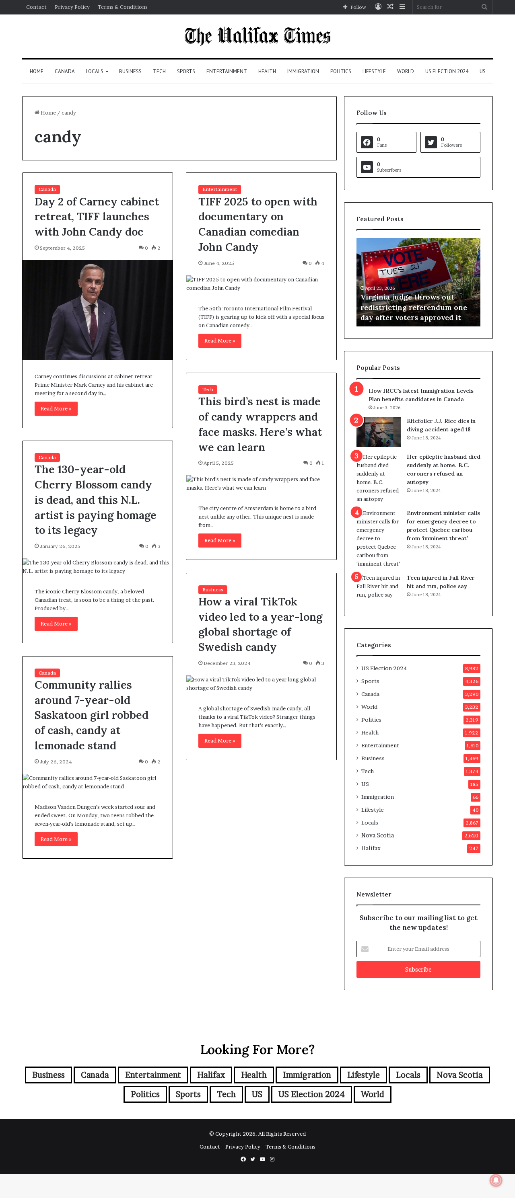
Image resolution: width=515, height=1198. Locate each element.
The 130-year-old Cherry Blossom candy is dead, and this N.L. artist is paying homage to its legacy (96, 499)
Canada (65, 71)
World (405, 71)
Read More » (56, 408)
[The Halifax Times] (257, 36)
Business (130, 71)
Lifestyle (374, 71)
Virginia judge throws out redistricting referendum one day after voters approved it (395, 307)
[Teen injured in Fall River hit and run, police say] (378, 589)
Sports (186, 71)
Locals (94, 71)
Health (267, 71)
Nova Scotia (377, 835)
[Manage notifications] (496, 1180)
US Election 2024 (446, 71)
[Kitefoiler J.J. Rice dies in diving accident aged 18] (378, 432)
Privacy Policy (72, 7)
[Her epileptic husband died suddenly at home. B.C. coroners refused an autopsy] (378, 478)
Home (36, 71)
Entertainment (226, 71)
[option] (399, 282)
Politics (340, 71)
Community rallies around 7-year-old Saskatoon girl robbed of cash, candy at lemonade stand (91, 715)
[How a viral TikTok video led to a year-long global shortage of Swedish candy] (261, 683)
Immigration (303, 71)
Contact (36, 7)
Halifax (371, 848)
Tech (159, 71)
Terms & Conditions (123, 7)
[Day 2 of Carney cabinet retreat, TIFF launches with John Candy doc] (98, 310)
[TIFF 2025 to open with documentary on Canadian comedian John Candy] (261, 283)
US (483, 71)
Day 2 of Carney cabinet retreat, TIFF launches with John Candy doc (97, 217)
